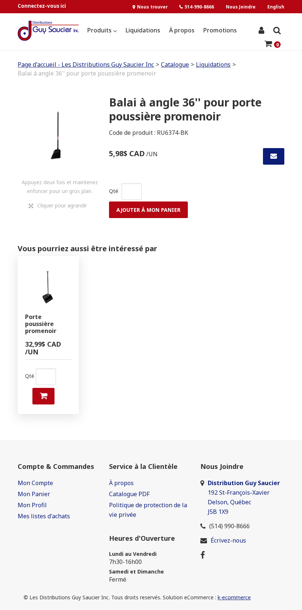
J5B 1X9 (219, 512)
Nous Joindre (241, 7)
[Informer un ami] (273, 156)
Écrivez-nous (228, 540)
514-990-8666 (199, 7)
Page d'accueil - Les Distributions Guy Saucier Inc (86, 64)
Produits (100, 30)
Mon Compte (35, 483)
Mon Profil (32, 505)
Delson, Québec (229, 502)
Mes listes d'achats (44, 516)
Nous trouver (152, 7)
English (275, 7)
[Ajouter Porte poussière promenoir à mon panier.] (43, 396)
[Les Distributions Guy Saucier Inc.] (48, 31)
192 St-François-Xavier (239, 492)
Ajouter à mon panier (148, 209)
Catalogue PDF (129, 494)
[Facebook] (202, 555)
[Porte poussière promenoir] (48, 286)
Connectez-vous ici (42, 6)
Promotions (220, 30)
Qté (113, 190)
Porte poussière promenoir (40, 324)
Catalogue (175, 64)
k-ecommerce (234, 597)
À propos (181, 30)
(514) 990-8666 (229, 526)
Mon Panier (34, 494)
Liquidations (143, 30)
